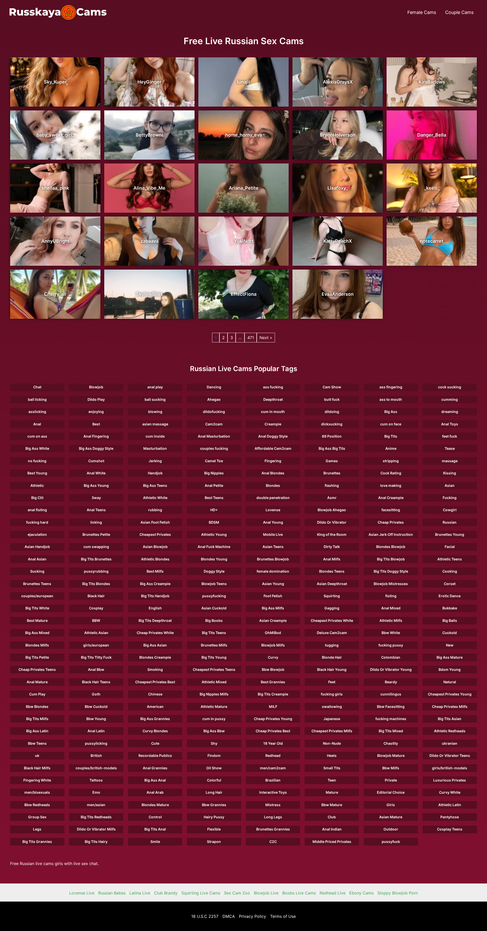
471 (250, 337)
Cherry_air (55, 294)
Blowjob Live (266, 892)
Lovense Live (81, 892)
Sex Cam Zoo (237, 892)
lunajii (243, 82)
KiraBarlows (432, 82)
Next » (265, 337)
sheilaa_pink (55, 188)
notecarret (431, 241)
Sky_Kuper (55, 82)
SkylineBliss (149, 294)
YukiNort (243, 241)
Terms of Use (283, 916)
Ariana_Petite (243, 188)
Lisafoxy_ (337, 188)
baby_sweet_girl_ (55, 135)
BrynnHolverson (337, 135)
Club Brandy (166, 892)
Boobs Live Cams (299, 892)
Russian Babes (112, 892)
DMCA (228, 916)
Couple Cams (459, 12)
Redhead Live (332, 892)
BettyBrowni (149, 135)
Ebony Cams (361, 892)
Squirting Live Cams (200, 892)
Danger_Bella (431, 135)
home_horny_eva (243, 135)
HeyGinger (149, 82)
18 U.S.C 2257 (204, 916)
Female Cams (421, 12)
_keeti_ (432, 188)
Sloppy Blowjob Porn (397, 892)
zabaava (150, 241)
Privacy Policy (252, 916)
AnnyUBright (55, 241)
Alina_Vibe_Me (149, 188)
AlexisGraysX (338, 82)
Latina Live (139, 892)
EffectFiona (243, 294)
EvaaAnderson (338, 294)
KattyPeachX (337, 241)
